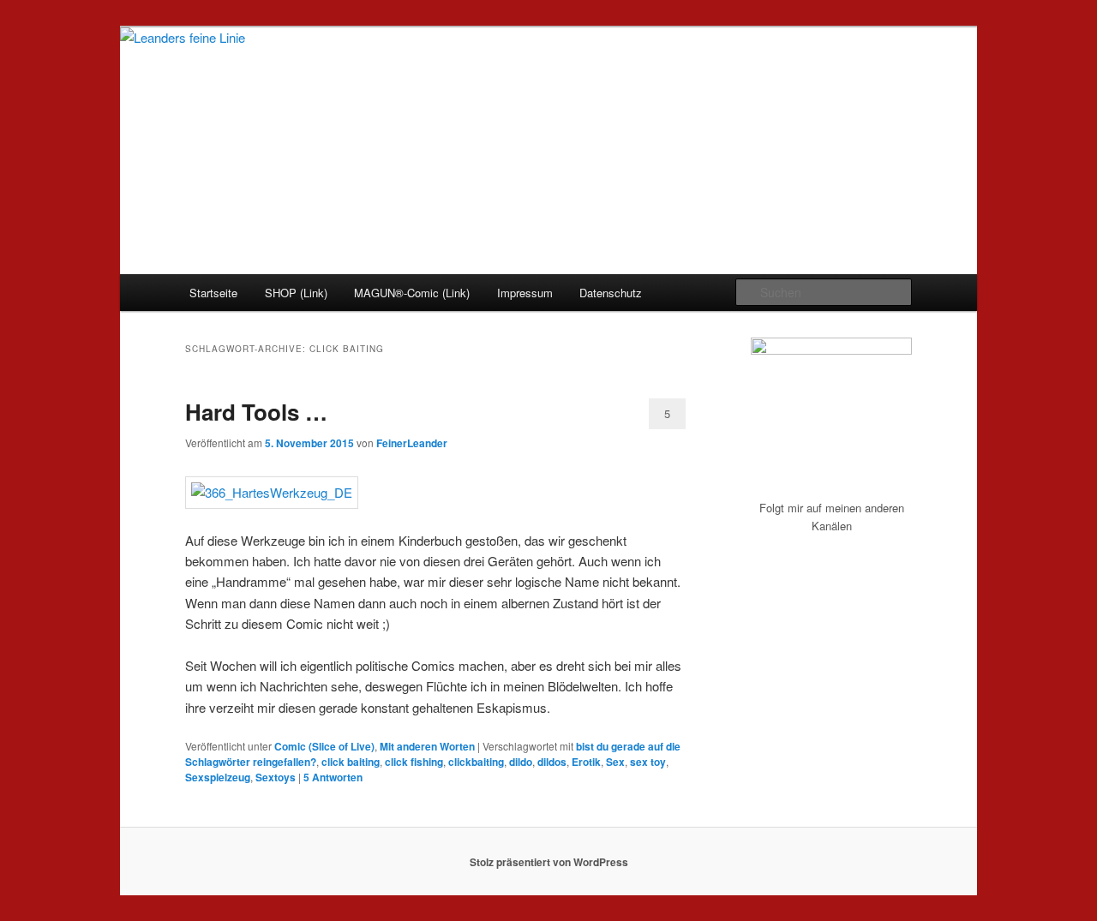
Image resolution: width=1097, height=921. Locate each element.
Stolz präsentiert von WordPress (549, 862)
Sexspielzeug (217, 777)
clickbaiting (476, 761)
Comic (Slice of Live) (324, 746)
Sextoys (275, 777)
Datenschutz (610, 292)
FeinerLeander (411, 443)
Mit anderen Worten (427, 746)
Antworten (333, 777)
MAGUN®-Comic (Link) (412, 292)
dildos (551, 761)
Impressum (525, 292)
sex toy (648, 761)
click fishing (414, 761)
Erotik (586, 761)
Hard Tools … (256, 412)
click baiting (350, 761)
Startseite (213, 292)
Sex (615, 761)
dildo (520, 761)
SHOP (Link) (296, 292)
